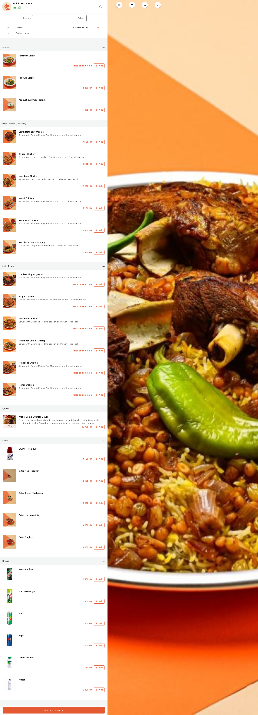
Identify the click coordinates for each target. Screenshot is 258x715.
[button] (54, 6)
